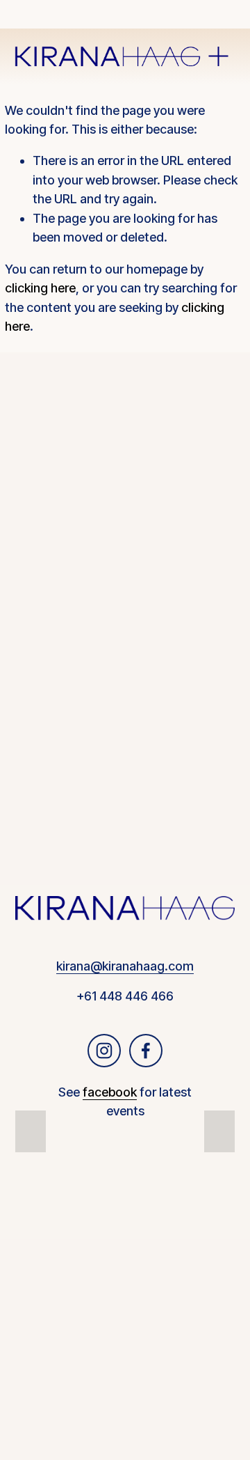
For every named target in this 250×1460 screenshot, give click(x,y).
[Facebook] (145, 1050)
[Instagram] (104, 1050)
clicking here (40, 288)
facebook (110, 1092)
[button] (30, 1131)
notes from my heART (125, 510)
